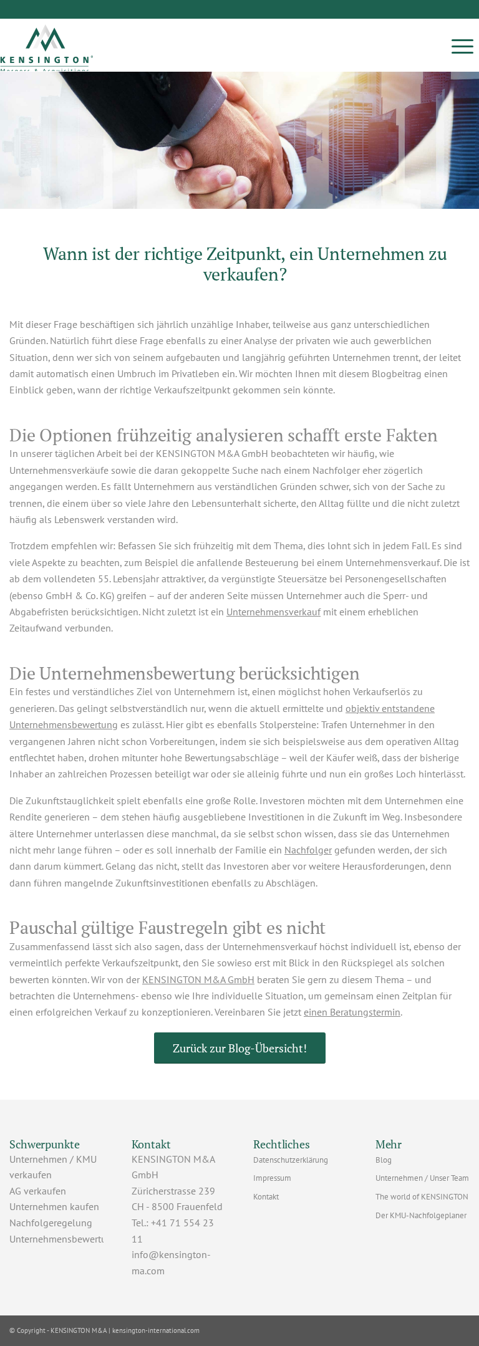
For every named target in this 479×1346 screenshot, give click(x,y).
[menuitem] (462, 45)
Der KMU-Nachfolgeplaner (421, 1215)
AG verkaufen (37, 1191)
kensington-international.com (156, 1330)
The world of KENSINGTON (421, 1196)
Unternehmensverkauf (273, 611)
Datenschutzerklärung (290, 1160)
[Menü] (462, 45)
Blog (383, 1160)
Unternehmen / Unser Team (422, 1178)
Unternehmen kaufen (54, 1206)
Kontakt (266, 1196)
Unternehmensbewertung (63, 1239)
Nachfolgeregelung (50, 1222)
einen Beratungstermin (352, 1012)
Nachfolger (308, 850)
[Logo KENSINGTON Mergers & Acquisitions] (47, 45)
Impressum (272, 1178)
